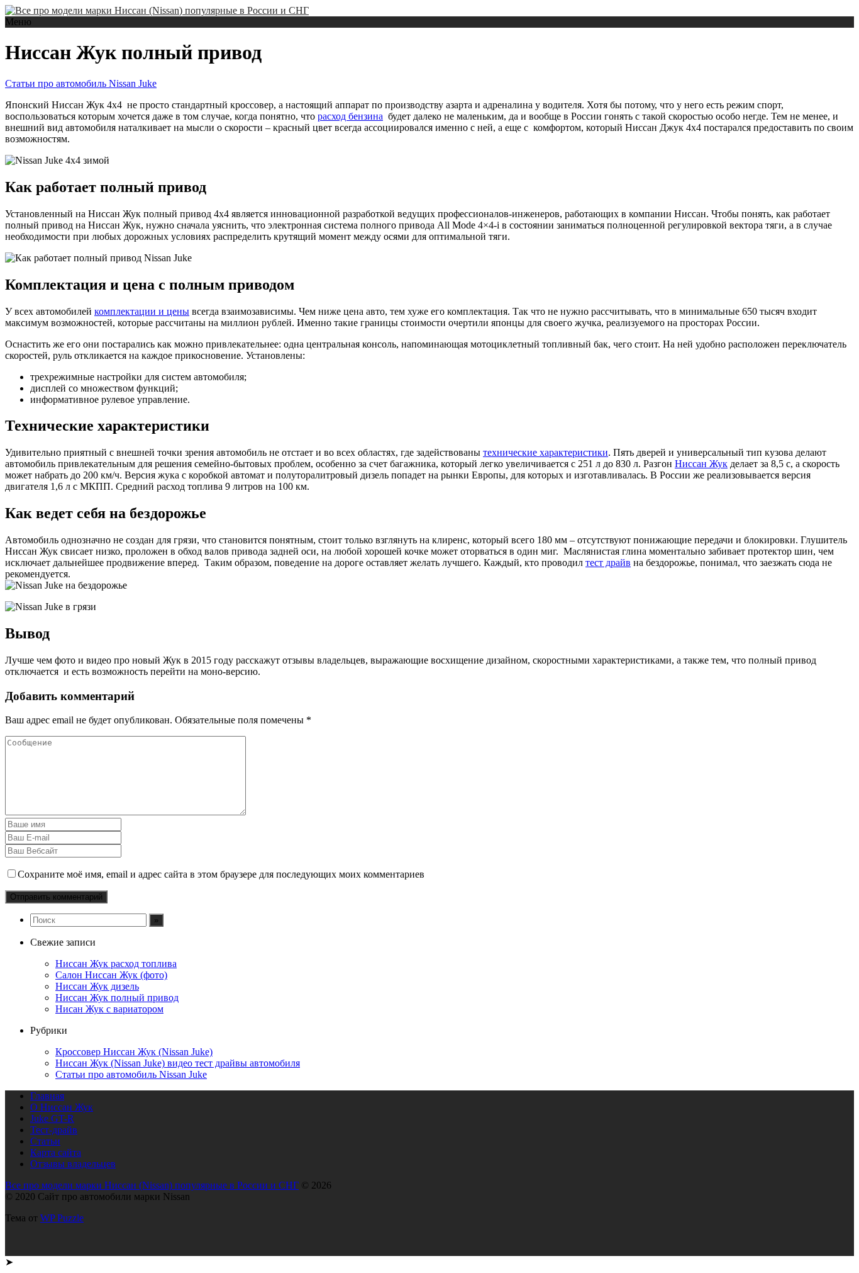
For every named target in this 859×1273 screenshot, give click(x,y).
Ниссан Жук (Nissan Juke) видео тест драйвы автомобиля (177, 1063)
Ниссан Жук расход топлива (116, 963)
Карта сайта (55, 1152)
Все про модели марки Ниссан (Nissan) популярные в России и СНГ (152, 1185)
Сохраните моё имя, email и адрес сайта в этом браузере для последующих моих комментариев (221, 874)
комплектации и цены (141, 311)
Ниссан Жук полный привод (117, 997)
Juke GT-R (52, 1118)
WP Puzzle (62, 1218)
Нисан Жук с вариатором (109, 1009)
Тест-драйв (53, 1129)
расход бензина (350, 116)
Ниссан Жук (701, 463)
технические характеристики (545, 452)
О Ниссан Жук (61, 1107)
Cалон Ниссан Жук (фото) (111, 975)
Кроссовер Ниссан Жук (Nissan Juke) (134, 1051)
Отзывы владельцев (73, 1163)
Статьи (45, 1141)
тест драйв (608, 562)
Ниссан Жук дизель (97, 986)
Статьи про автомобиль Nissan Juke (81, 83)
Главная (47, 1095)
